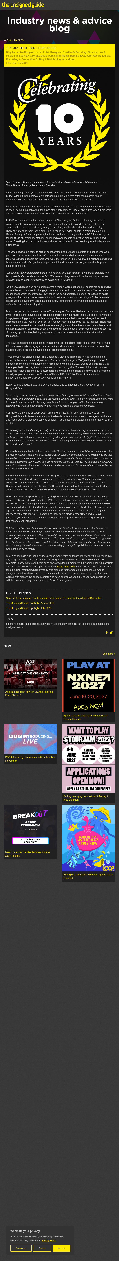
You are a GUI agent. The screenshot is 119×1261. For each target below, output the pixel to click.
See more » (108, 653)
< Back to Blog (14, 40)
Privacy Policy (49, 1240)
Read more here (66, 566)
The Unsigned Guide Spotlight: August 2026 (30, 603)
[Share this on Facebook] (107, 632)
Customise (21, 1248)
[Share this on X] (111, 632)
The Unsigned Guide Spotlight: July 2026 (28, 608)
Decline (42, 1248)
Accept (61, 1248)
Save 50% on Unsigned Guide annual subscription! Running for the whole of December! (54, 598)
